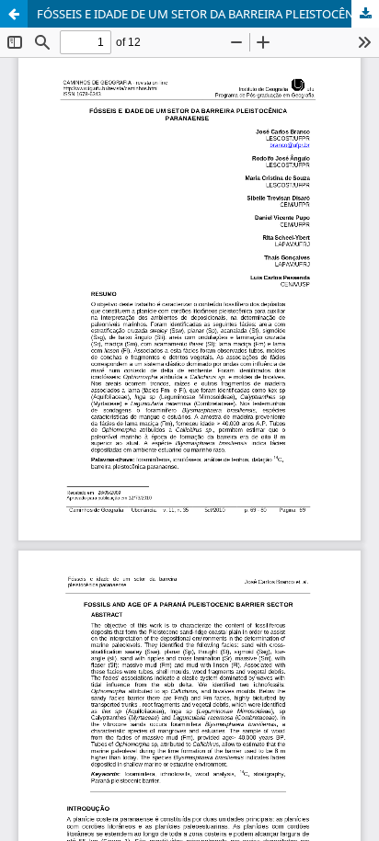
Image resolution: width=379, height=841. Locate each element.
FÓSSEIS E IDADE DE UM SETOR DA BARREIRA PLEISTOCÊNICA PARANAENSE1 (208, 14)
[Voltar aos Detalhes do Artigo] (14, 14)
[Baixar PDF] (365, 14)
